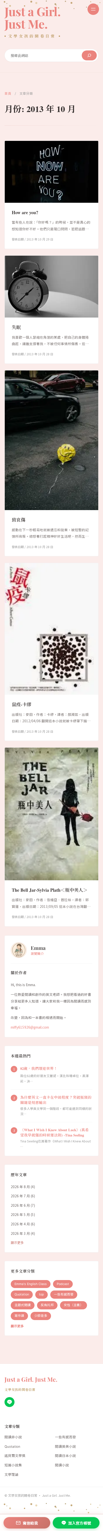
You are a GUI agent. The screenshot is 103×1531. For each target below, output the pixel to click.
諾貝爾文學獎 (15, 1456)
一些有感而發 (64, 1294)
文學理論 (11, 1475)
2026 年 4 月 (20, 1223)
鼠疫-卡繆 (21, 704)
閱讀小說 (62, 1465)
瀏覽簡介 (37, 953)
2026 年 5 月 (20, 1214)
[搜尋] (89, 55)
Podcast (63, 1284)
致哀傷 (18, 520)
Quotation (21, 1294)
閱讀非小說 (13, 1437)
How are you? (25, 212)
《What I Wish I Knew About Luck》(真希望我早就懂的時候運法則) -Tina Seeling (54, 1132)
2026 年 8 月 (20, 1186)
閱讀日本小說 (65, 1456)
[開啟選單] (93, 9)
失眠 (16, 327)
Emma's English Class (30, 1284)
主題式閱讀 (22, 1305)
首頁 (7, 93)
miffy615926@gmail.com (30, 1027)
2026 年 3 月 (20, 1233)
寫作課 (19, 1316)
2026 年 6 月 (20, 1205)
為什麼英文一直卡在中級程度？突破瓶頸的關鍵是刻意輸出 (56, 1100)
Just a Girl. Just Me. (32, 17)
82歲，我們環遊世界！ (39, 1068)
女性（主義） (73, 1305)
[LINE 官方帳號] (9, 1402)
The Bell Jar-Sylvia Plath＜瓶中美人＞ (50, 890)
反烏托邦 (47, 1305)
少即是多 (40, 1316)
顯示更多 (17, 1243)
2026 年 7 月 (20, 1195)
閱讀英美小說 (65, 1447)
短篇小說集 (13, 1465)
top (41, 1294)
